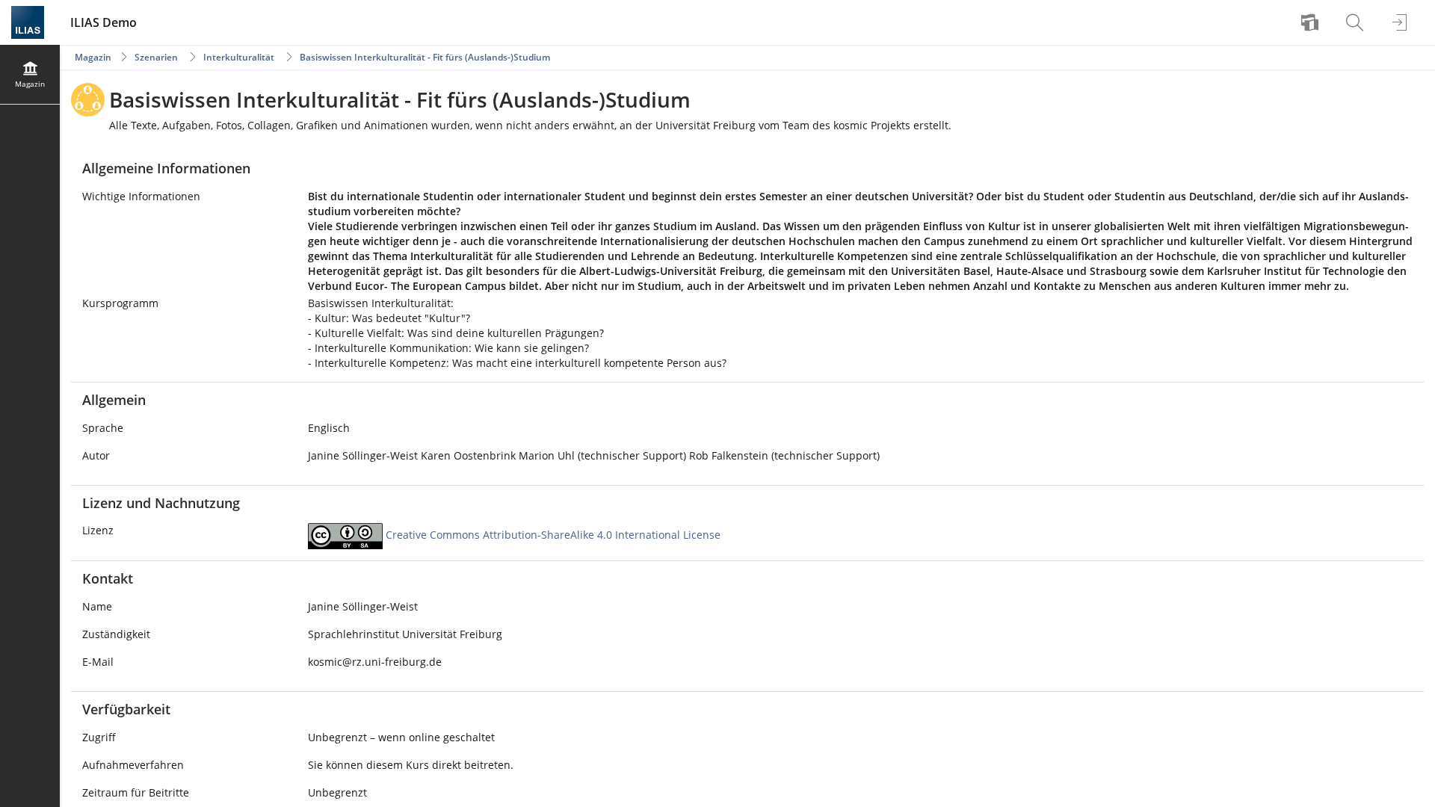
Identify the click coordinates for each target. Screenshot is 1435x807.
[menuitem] (1311, 22)
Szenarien (156, 57)
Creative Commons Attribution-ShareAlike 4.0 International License (553, 535)
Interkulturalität (238, 57)
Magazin (93, 57)
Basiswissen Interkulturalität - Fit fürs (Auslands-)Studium (425, 57)
